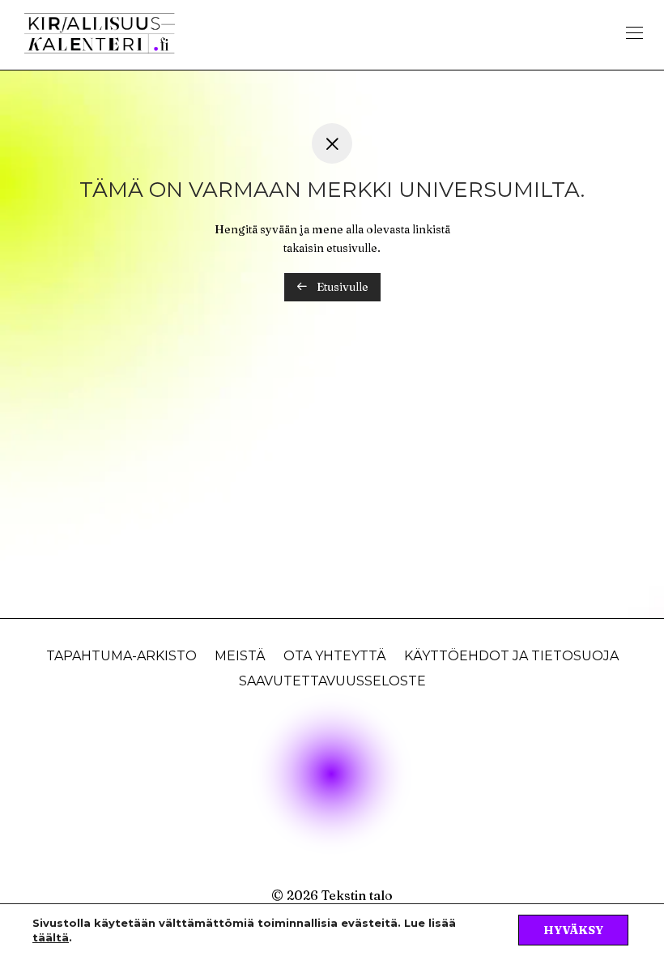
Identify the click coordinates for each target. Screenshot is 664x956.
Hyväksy (573, 930)
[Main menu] (634, 33)
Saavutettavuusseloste (332, 681)
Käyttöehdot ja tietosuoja (511, 656)
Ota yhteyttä (334, 656)
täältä (50, 937)
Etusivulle (341, 287)
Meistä (240, 656)
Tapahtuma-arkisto (121, 656)
